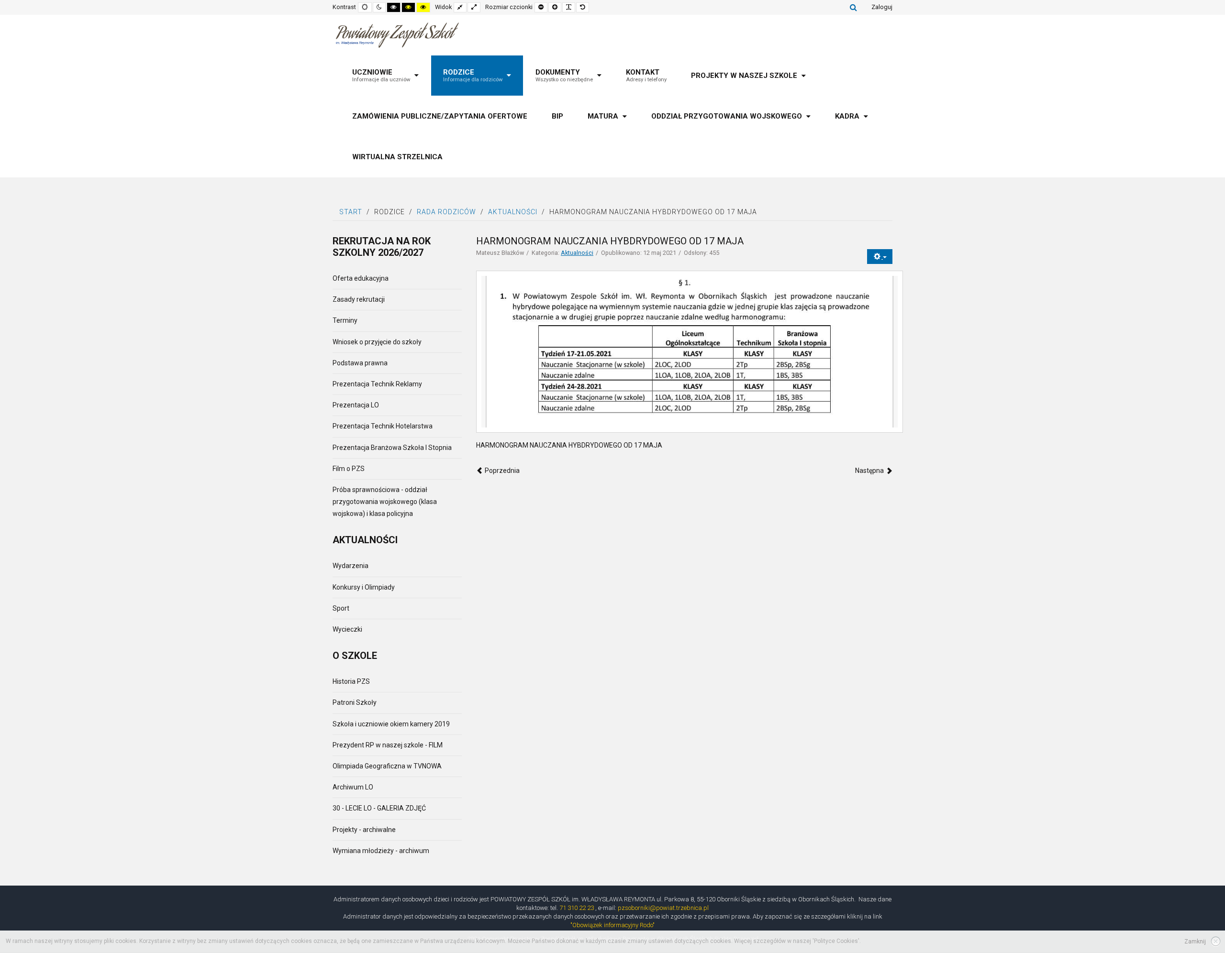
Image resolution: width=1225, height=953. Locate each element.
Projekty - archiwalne (364, 829)
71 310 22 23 (576, 907)
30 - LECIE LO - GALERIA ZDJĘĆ (379, 808)
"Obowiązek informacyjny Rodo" (612, 925)
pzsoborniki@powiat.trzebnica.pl (663, 907)
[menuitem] (385, 75)
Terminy (345, 320)
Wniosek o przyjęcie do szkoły (377, 342)
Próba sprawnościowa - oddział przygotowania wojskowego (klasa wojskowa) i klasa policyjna (385, 501)
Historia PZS (351, 681)
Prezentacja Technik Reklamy (377, 384)
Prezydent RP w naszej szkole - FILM (388, 745)
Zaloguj (881, 7)
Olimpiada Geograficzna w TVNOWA (387, 766)
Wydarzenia (350, 566)
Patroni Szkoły (355, 702)
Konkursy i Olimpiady (364, 587)
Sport (341, 608)
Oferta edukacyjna (361, 278)
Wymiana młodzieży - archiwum (381, 850)
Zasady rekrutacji (359, 299)
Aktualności (577, 252)
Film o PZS (349, 468)
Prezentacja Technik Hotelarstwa (383, 426)
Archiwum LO (353, 787)
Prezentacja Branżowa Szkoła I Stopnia (392, 447)
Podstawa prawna (360, 363)
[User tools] (879, 256)
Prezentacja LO (356, 405)
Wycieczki (347, 629)
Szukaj (853, 7)
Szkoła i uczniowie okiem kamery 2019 (391, 724)
